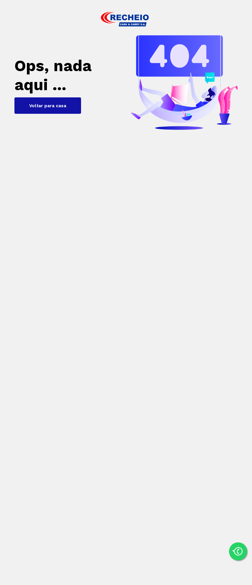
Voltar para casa (47, 105)
